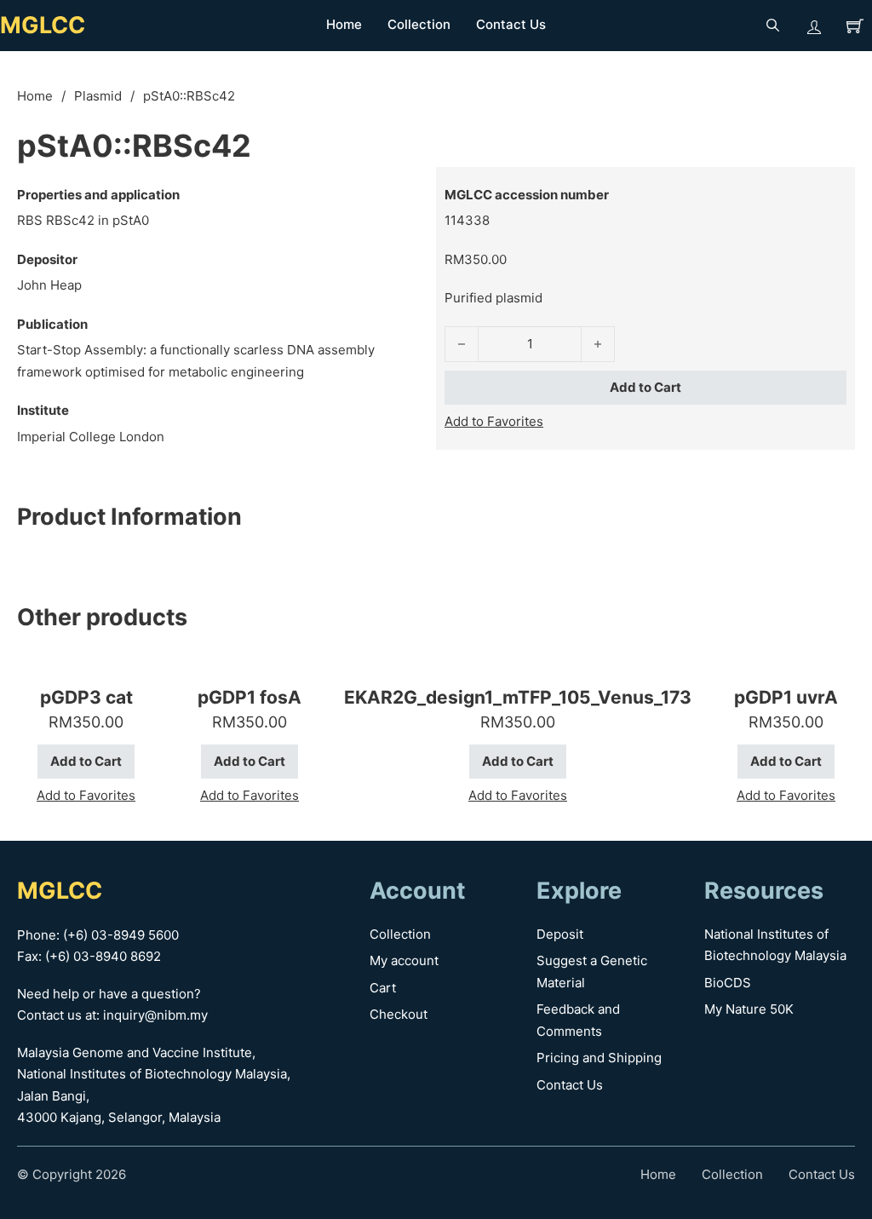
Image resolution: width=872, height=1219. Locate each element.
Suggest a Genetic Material (591, 971)
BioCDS (727, 983)
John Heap (49, 285)
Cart (383, 988)
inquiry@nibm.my (155, 1015)
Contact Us (511, 24)
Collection (418, 24)
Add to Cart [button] (86, 761)
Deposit (559, 934)
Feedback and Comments (578, 1020)
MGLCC (42, 25)
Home (344, 24)
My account (404, 960)
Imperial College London (90, 436)
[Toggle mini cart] (854, 25)
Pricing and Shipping (599, 1057)
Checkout (398, 1014)
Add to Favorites (494, 421)
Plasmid (98, 96)
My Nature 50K (749, 1009)
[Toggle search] (773, 26)
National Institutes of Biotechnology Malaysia (775, 945)
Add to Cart (645, 387)
